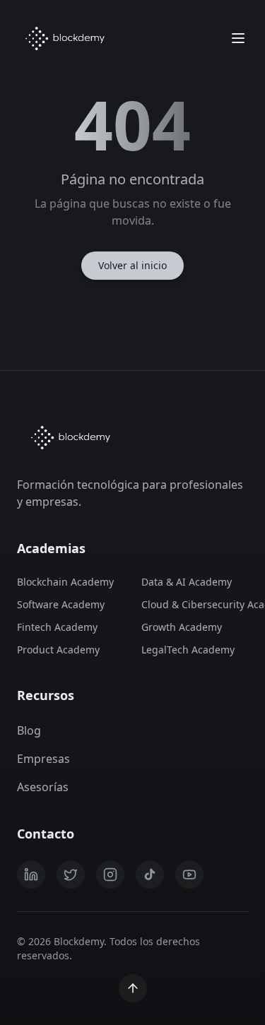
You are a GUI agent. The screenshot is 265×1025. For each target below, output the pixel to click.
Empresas (43, 758)
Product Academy (58, 649)
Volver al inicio (132, 265)
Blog (29, 730)
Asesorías (43, 787)
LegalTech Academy (188, 649)
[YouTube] (189, 874)
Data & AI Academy (186, 581)
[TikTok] (150, 874)
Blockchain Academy (65, 581)
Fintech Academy (57, 627)
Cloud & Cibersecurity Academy (195, 604)
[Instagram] (110, 874)
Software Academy (61, 604)
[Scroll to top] (133, 988)
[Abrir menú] (238, 38)
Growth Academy (181, 627)
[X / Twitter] (71, 874)
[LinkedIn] (31, 874)
